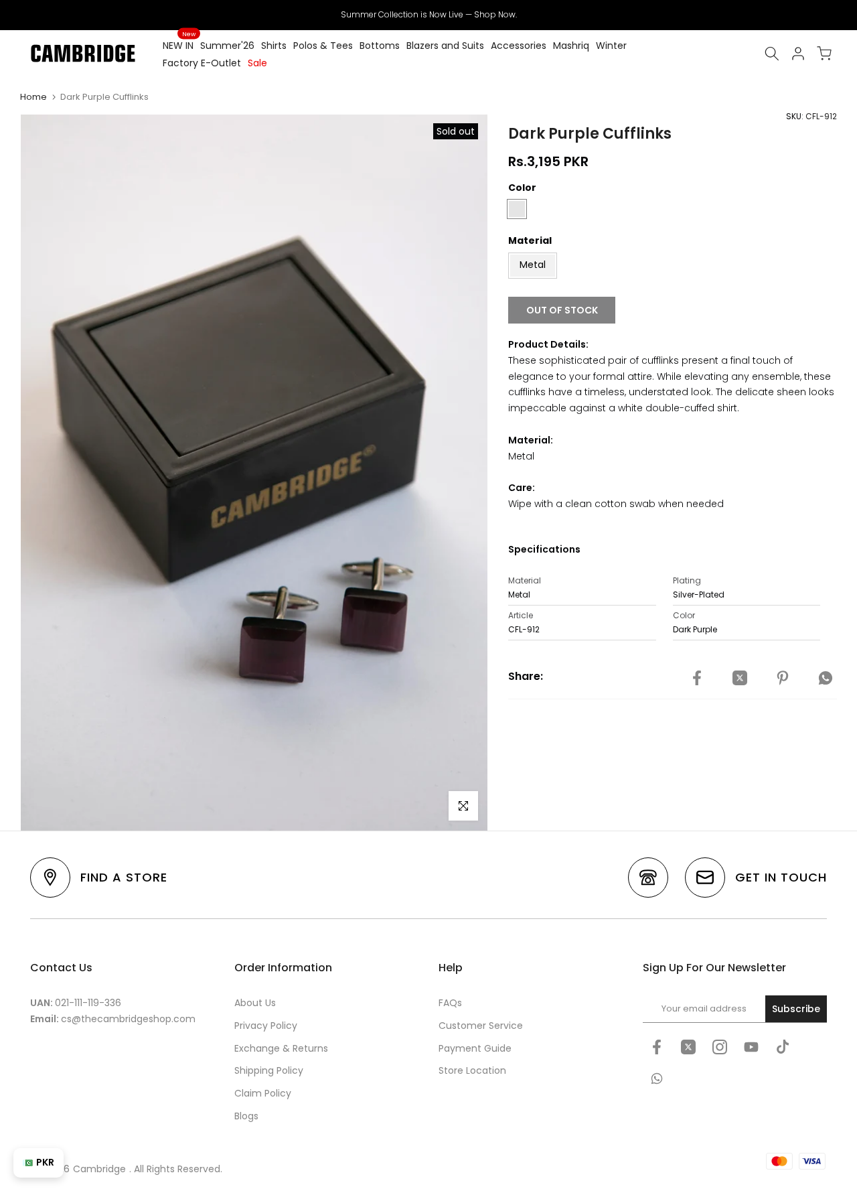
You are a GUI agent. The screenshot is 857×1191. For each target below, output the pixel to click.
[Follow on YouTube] (751, 1047)
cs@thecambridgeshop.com (128, 1019)
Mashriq (571, 45)
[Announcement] (428, 14)
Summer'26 (227, 45)
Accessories (518, 45)
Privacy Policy (265, 1025)
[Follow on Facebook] (657, 1047)
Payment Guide (475, 1048)
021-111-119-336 (88, 1002)
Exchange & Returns (281, 1048)
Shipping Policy (268, 1070)
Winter (611, 45)
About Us (255, 1002)
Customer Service (481, 1025)
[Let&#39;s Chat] (657, 1078)
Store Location (472, 1070)
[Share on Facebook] (697, 678)
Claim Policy (262, 1093)
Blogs (246, 1116)
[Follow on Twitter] (688, 1047)
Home (33, 96)
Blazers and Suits (445, 45)
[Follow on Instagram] (720, 1047)
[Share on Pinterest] (782, 678)
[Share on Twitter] (739, 678)
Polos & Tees (323, 45)
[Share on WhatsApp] (825, 678)
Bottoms (380, 45)
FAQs (450, 1002)
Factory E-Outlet (202, 63)
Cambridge (99, 1169)
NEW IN (179, 45)
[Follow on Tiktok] (783, 1047)
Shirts (274, 45)
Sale (257, 63)
